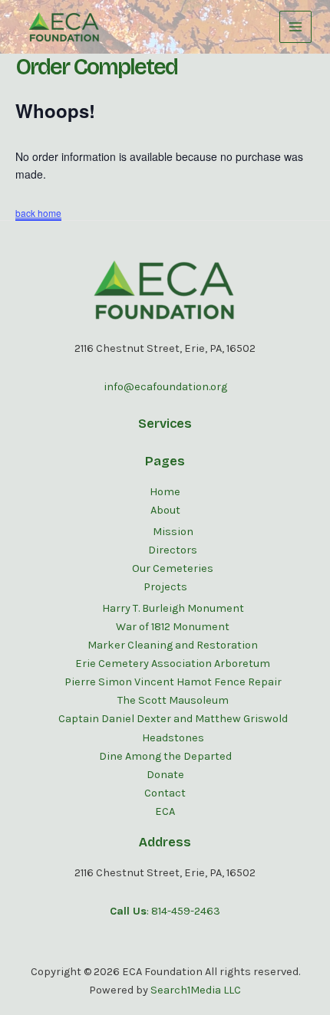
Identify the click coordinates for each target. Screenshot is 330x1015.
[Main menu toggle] (295, 27)
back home (38, 212)
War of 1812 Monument (172, 626)
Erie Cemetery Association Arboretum (172, 663)
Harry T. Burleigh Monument (173, 608)
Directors (172, 550)
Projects (165, 586)
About (165, 510)
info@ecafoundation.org (165, 386)
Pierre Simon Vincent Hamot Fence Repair (173, 681)
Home (165, 491)
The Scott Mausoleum (173, 700)
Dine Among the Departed (165, 756)
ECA (165, 811)
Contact (165, 793)
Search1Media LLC (195, 990)
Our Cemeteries (172, 568)
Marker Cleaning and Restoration (172, 645)
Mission (173, 531)
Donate (165, 774)
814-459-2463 (185, 911)
